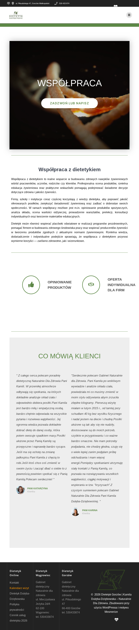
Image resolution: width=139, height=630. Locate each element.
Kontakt (14, 582)
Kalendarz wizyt (19, 588)
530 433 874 (64, 3)
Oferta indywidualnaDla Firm (121, 284)
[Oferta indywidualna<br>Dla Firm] (91, 285)
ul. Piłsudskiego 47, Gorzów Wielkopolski (32, 3)
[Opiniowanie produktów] (31, 285)
